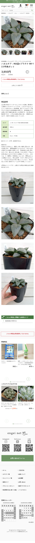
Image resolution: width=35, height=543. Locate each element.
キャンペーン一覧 (7, 478)
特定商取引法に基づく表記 (10, 490)
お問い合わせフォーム (17, 458)
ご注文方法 (21, 470)
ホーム (4, 470)
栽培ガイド (6, 482)
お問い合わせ (21, 482)
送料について (5, 93)
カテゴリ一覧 (6, 474)
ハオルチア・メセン (12, 13)
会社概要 (20, 478)
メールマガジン (22, 490)
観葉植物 (3, 13)
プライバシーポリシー (8, 486)
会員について (21, 474)
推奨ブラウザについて (24, 486)
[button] (28, 379)
